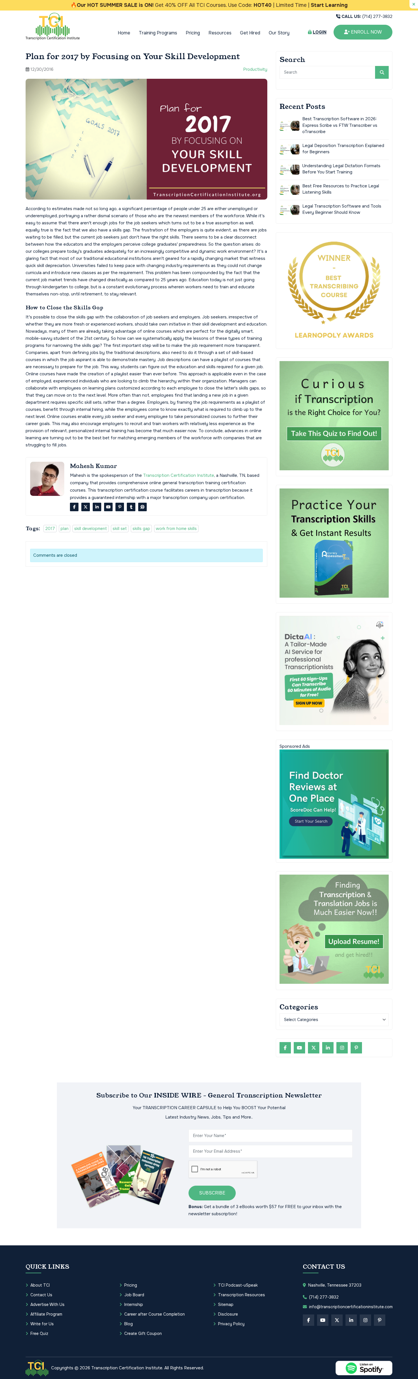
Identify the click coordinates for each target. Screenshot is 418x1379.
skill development (90, 528)
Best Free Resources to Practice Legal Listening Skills (340, 189)
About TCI (40, 1285)
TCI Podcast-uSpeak (238, 1285)
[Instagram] (342, 1047)
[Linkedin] (97, 507)
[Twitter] (85, 507)
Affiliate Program (46, 1314)
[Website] (142, 507)
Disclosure (228, 1314)
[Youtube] (108, 507)
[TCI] (37, 1368)
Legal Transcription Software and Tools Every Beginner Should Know (341, 209)
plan (65, 528)
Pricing (193, 33)
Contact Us (41, 1294)
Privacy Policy (231, 1323)
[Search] (382, 72)
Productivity (255, 69)
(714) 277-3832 (367, 16)
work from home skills (176, 528)
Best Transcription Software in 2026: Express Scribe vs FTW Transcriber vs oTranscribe (339, 125)
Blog (128, 1323)
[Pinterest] (119, 507)
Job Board (134, 1294)
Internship (133, 1304)
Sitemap (225, 1304)
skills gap (141, 528)
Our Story (279, 33)
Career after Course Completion (154, 1314)
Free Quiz (39, 1333)
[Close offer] (413, 4)
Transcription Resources (241, 1294)
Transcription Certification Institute (178, 475)
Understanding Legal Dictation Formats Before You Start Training (341, 169)
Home (124, 33)
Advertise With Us (47, 1304)
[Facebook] (74, 507)
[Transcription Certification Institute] (53, 26)
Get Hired (250, 33)
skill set (120, 528)
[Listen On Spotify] (364, 1368)
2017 (50, 528)
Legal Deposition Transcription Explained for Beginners (343, 148)
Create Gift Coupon (143, 1333)
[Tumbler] (131, 507)
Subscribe (212, 1193)
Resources (219, 33)
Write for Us (42, 1323)
